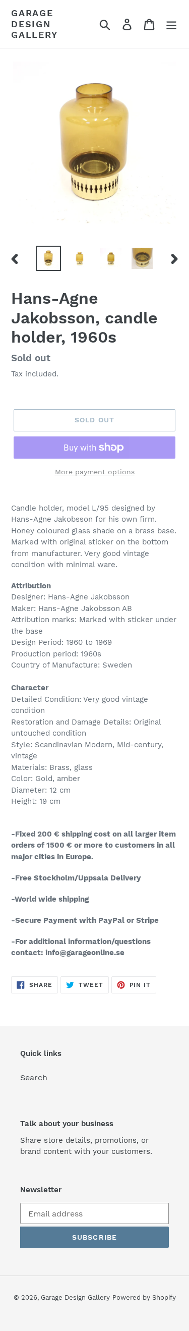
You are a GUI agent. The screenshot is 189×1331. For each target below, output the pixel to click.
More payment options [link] (95, 472)
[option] (48, 258)
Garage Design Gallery (34, 24)
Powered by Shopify (144, 1297)
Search (33, 1077)
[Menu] (171, 24)
